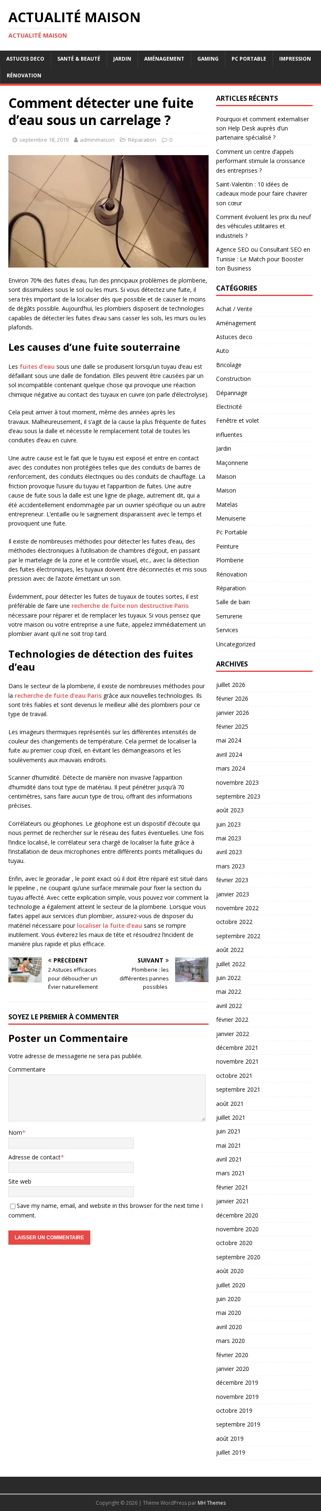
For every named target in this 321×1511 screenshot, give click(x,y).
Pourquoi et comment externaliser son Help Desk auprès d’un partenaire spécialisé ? (262, 128)
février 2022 (232, 1019)
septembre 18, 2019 (44, 139)
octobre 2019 (234, 1410)
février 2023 (232, 880)
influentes (229, 435)
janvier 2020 (232, 1369)
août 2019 (230, 1438)
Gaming (208, 58)
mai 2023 (228, 838)
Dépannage (231, 393)
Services (227, 630)
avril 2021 (229, 1159)
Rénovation (24, 75)
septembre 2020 (238, 1257)
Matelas (227, 504)
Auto (222, 351)
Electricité (229, 407)
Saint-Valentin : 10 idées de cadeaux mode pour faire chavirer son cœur (261, 193)
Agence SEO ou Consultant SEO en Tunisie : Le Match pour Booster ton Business (263, 258)
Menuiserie (231, 518)
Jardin (122, 58)
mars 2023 (230, 866)
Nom (15, 1132)
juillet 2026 (230, 685)
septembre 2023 (238, 796)
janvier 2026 (232, 713)
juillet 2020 (230, 1285)
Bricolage (229, 365)
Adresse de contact (34, 1157)
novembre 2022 (237, 908)
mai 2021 (228, 1145)
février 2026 (232, 698)
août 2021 (230, 1104)
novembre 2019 (237, 1397)
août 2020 (230, 1271)
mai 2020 (228, 1313)
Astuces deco (25, 58)
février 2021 (232, 1187)
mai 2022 (228, 991)
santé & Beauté (78, 58)
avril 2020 (229, 1327)
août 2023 (230, 810)
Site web (19, 1181)
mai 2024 (228, 740)
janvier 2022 (232, 1034)
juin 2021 (228, 1131)
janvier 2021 (232, 1201)
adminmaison (97, 139)
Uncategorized (235, 644)
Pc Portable (249, 58)
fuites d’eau (37, 366)
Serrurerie (229, 616)
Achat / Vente (234, 309)
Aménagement (164, 58)
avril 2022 (229, 1006)
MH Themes (212, 1502)
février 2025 (232, 726)
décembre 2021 (237, 1048)
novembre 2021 (237, 1061)
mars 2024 (230, 768)
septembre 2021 (238, 1089)
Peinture (227, 546)
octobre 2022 (234, 922)
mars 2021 (230, 1173)
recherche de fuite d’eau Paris (58, 695)
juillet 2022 (230, 964)
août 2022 (230, 950)
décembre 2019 (237, 1382)
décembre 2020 (237, 1215)
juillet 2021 (230, 1117)
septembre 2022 (238, 936)
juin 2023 (228, 824)
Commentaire (27, 1069)
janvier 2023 (232, 894)
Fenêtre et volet (237, 420)
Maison (226, 476)
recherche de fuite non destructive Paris (130, 606)
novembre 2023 (237, 782)
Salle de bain (233, 602)
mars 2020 (230, 1341)
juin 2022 (228, 978)
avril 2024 (229, 754)
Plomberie (230, 560)
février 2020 (232, 1355)
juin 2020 (228, 1299)
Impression (295, 58)
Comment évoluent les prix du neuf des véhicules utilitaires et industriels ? (263, 226)
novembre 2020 (237, 1229)
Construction (233, 379)
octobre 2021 (234, 1076)
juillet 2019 (230, 1452)
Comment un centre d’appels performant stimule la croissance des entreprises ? (260, 161)
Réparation (142, 139)
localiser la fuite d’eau (109, 925)
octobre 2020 (234, 1243)
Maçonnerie (232, 463)
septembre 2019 (238, 1424)
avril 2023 (229, 852)
